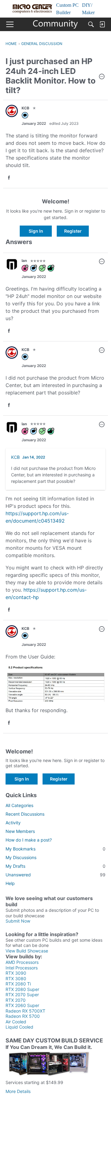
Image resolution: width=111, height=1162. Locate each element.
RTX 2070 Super (22, 994)
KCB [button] (25, 108)
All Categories (19, 805)
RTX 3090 (16, 973)
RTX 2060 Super (22, 1005)
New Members (20, 831)
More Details (18, 1091)
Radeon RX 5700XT (25, 1010)
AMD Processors (22, 962)
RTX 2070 (16, 1000)
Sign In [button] (36, 231)
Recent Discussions (25, 814)
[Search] (91, 24)
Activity (13, 822)
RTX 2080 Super (22, 989)
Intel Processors (22, 967)
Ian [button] (24, 260)
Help (10, 883)
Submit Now (18, 920)
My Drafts (55, 866)
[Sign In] (102, 24)
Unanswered (55, 874)
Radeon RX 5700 (23, 1016)
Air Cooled (16, 1021)
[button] (101, 77)
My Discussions (21, 857)
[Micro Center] (56, 24)
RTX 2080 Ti (18, 983)
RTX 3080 (16, 978)
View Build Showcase (27, 950)
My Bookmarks (55, 848)
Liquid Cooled (19, 1026)
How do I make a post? (29, 839)
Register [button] (73, 231)
